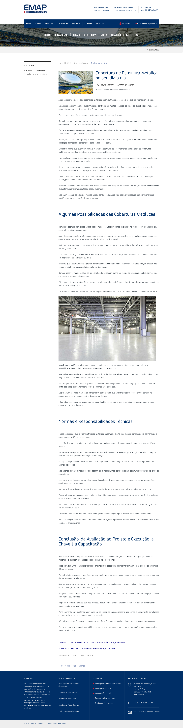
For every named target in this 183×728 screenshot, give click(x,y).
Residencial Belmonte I (67, 699)
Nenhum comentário (99, 63)
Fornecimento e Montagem (105, 698)
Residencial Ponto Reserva (69, 705)
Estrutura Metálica (86, 655)
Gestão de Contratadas (104, 703)
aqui (124, 642)
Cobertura (76, 655)
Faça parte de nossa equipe (125, 10)
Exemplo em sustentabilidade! (36, 74)
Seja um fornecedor (101, 10)
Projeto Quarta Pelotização (69, 711)
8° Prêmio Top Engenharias (73, 666)
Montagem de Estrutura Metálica (108, 684)
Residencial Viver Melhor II (69, 692)
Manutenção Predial (103, 693)
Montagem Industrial (103, 688)
